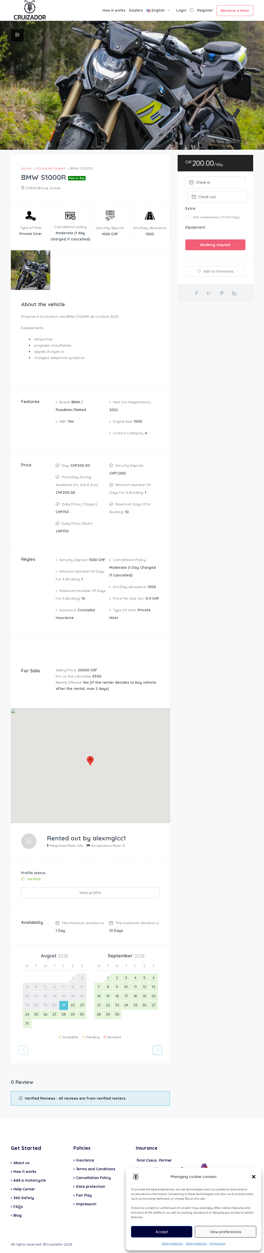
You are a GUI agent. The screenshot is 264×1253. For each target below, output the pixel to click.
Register (205, 10)
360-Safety (23, 1198)
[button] (253, 1176)
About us (21, 1162)
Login (181, 10)
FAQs (18, 1206)
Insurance (85, 1160)
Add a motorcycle (29, 1180)
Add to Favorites (217, 271)
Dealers (136, 10)
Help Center (24, 1189)
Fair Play (84, 1195)
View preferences (225, 1231)
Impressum (218, 1243)
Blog (17, 1215)
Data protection (172, 1243)
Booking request (215, 245)
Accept (161, 1231)
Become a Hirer (235, 10)
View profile (90, 892)
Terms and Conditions (95, 1169)
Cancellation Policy (93, 1177)
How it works (113, 10)
